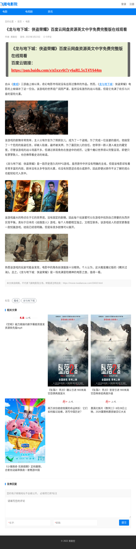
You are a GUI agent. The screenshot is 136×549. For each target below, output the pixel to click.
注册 (131, 4)
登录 (123, 4)
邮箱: (58, 522)
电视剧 (29, 11)
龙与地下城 (105, 84)
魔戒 (15, 84)
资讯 (50, 11)
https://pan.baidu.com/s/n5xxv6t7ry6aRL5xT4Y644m (56, 70)
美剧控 (14, 37)
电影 (4, 11)
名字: (11, 522)
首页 (19, 21)
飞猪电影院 (8, 4)
